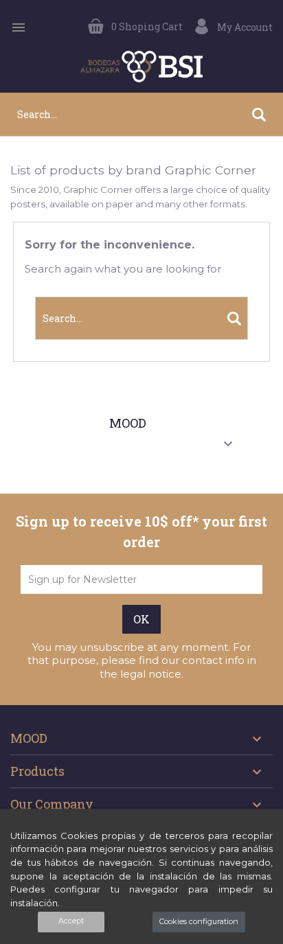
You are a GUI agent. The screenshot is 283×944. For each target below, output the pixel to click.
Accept (71, 920)
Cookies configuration (198, 921)
